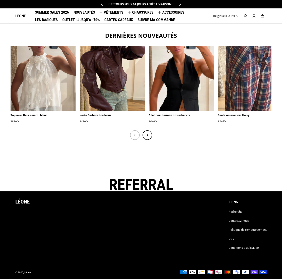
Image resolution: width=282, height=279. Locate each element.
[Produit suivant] (147, 135)
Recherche (235, 212)
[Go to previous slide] (102, 4)
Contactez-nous (239, 221)
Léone (27, 272)
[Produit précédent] (135, 135)
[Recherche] (245, 16)
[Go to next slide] (180, 4)
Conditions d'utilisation (244, 248)
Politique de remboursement (248, 230)
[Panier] (262, 16)
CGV (231, 239)
